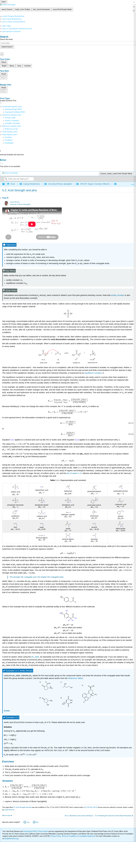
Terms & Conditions (69, 836)
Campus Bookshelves (31, 184)
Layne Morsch (14, 202)
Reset (3, 62)
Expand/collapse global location (132, 183)
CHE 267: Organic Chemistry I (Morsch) (94, 184)
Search (6, 179)
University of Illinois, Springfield (60, 184)
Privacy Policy (55, 836)
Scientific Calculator (12, 123)
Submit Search (7, 47)
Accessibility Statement (86, 836)
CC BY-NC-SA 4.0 (91, 807)
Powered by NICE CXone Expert (35, 831)
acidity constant (117, 295)
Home (13, 184)
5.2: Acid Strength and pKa (22, 807)
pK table (35, 657)
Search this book (6, 39)
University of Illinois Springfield (20, 204)
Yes (28, 822)
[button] (8, 140)
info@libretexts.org (11, 838)
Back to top (6, 815)
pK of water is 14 (74, 473)
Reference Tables (75, 678)
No (37, 822)
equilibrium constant (93, 373)
